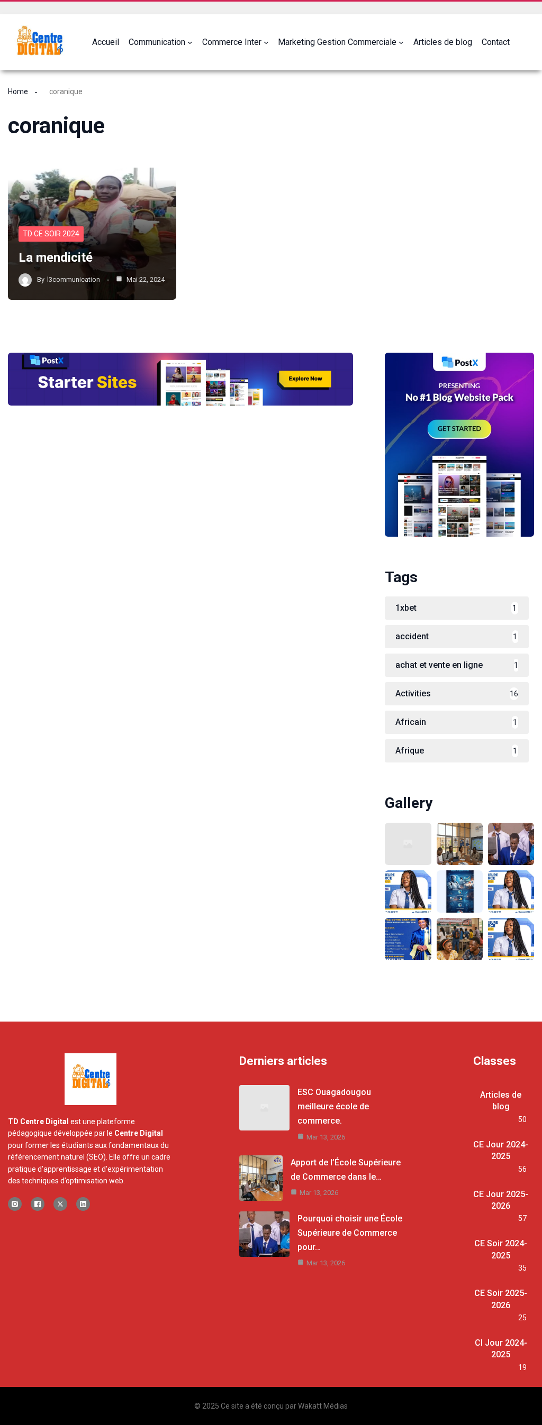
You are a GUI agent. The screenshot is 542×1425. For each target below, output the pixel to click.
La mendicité (56, 257)
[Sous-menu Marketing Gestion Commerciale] (401, 42)
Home (18, 91)
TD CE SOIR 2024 (51, 233)
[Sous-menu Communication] (190, 42)
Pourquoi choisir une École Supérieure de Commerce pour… (349, 1232)
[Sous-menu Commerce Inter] (266, 42)
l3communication (73, 279)
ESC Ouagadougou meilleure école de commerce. (334, 1106)
